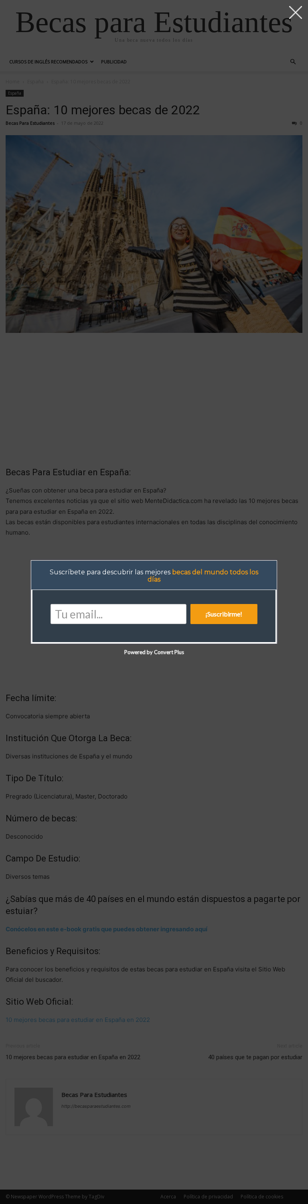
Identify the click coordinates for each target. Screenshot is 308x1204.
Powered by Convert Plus (154, 652)
